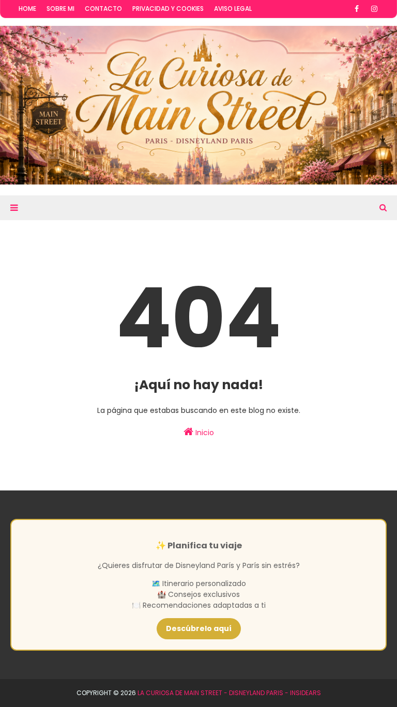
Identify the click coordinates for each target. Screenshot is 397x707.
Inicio (203, 432)
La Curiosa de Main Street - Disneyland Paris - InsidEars (229, 692)
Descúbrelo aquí (199, 628)
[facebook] (356, 9)
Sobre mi (60, 8)
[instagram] (374, 9)
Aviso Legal (233, 8)
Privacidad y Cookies (168, 8)
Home (27, 8)
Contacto (103, 8)
